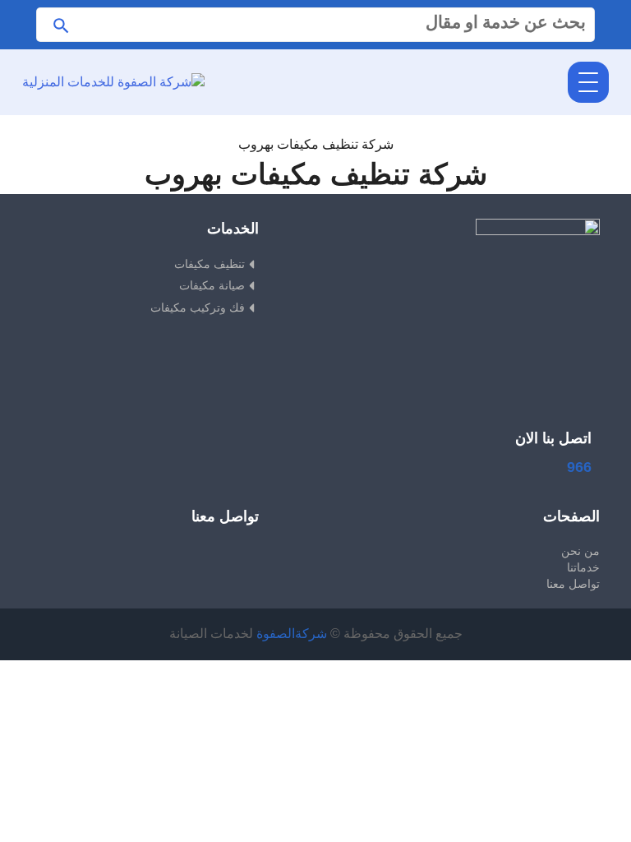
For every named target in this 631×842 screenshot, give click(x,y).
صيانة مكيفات (212, 285)
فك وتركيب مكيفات (197, 307)
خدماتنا (583, 567)
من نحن (580, 550)
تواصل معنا (572, 583)
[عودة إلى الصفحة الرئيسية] (316, 125)
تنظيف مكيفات (209, 264)
